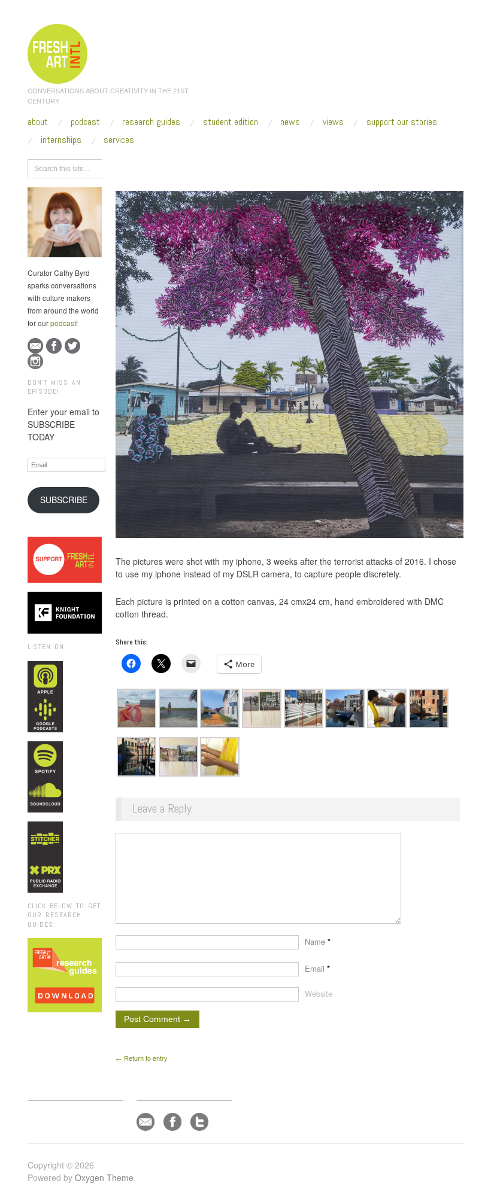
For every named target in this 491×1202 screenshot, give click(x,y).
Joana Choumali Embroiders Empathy (310, 167)
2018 (190, 167)
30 (239, 167)
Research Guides (151, 122)
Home (162, 167)
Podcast (85, 122)
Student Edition (230, 122)
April (216, 167)
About (38, 122)
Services (119, 140)
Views (333, 122)
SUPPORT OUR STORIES (401, 122)
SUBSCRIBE (63, 500)
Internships (61, 140)
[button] (136, 708)
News (290, 122)
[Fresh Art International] (58, 52)
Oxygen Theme (104, 1177)
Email (317, 968)
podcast (63, 323)
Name (318, 941)
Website (318, 993)
